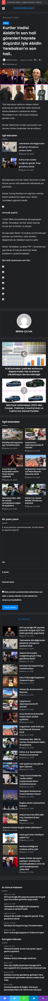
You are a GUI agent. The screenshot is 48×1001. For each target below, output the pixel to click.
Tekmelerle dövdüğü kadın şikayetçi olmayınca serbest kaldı (32, 147)
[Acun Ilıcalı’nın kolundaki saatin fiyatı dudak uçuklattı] (12, 460)
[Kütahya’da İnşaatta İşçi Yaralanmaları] (12, 434)
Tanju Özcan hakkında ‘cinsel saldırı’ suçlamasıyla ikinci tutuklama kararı (30, 779)
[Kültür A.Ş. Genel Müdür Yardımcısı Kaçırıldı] (35, 490)
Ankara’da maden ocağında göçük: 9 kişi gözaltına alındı (30, 163)
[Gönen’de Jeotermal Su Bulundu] (10, 693)
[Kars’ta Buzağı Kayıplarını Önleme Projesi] (10, 681)
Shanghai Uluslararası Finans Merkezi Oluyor (30, 792)
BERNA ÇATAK (11, 60)
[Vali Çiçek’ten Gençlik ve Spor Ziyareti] (10, 767)
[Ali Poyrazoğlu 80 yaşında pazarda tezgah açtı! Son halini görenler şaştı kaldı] (10, 631)
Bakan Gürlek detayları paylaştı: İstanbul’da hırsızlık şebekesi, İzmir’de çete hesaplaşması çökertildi (32, 864)
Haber (16, 17)
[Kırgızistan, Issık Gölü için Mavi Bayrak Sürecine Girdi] (35, 460)
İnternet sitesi (8, 582)
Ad (4, 562)
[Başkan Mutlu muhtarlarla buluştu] (10, 807)
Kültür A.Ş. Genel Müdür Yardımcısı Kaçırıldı (33, 500)
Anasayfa (8, 17)
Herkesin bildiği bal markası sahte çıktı (28, 848)
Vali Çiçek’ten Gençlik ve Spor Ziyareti (31, 765)
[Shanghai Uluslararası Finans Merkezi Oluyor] (10, 795)
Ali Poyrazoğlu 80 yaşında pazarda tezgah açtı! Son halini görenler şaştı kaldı (32, 630)
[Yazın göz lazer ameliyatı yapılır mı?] (10, 838)
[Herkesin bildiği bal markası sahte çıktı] (10, 850)
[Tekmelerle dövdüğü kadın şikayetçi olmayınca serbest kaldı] (9, 147)
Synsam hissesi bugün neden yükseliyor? (22, 827)
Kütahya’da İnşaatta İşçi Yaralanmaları (12, 443)
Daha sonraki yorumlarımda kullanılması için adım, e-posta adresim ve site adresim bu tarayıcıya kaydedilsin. (22, 596)
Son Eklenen (24, 619)
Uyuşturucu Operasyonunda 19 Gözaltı (34, 445)
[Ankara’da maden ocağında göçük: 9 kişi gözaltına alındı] (9, 163)
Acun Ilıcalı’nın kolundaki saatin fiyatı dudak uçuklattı (10, 473)
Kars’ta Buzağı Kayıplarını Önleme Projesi (31, 679)
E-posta (6, 572)
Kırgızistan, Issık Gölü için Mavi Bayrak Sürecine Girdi (35, 471)
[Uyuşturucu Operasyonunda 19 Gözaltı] (35, 434)
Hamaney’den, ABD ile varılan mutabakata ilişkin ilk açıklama (11, 502)
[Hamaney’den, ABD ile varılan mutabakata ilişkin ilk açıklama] (12, 490)
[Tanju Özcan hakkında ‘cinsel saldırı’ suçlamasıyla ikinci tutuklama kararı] (10, 779)
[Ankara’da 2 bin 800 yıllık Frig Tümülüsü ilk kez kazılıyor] (10, 818)
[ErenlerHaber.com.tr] (24, 8)
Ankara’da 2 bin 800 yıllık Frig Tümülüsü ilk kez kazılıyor (31, 817)
